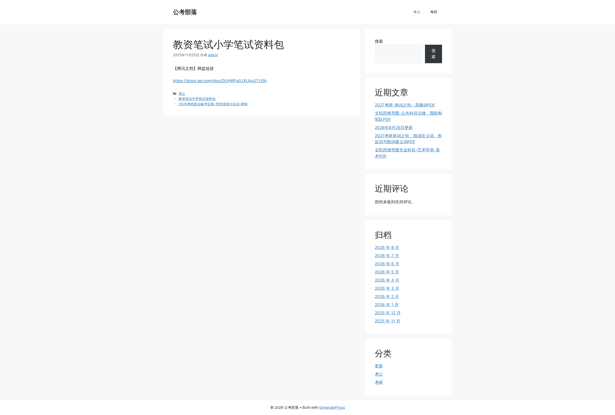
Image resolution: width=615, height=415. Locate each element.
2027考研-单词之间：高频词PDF (405, 105)
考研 (433, 12)
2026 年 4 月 (387, 280)
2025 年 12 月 (388, 312)
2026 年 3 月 (387, 288)
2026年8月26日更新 (394, 127)
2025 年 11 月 (387, 321)
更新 (379, 366)
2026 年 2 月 (387, 296)
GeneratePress (332, 407)
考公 (416, 12)
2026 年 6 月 (387, 263)
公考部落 (185, 12)
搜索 (379, 41)
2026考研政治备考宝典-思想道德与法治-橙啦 (213, 104)
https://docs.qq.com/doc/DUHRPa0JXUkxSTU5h (220, 80)
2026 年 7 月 (387, 255)
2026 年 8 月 (387, 247)
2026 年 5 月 (387, 272)
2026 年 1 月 (387, 304)
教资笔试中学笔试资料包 (196, 99)
